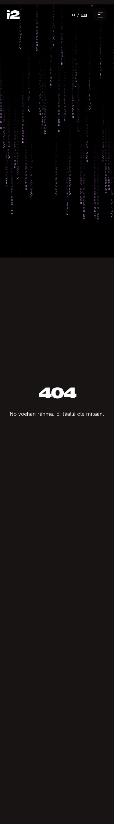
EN (84, 15)
